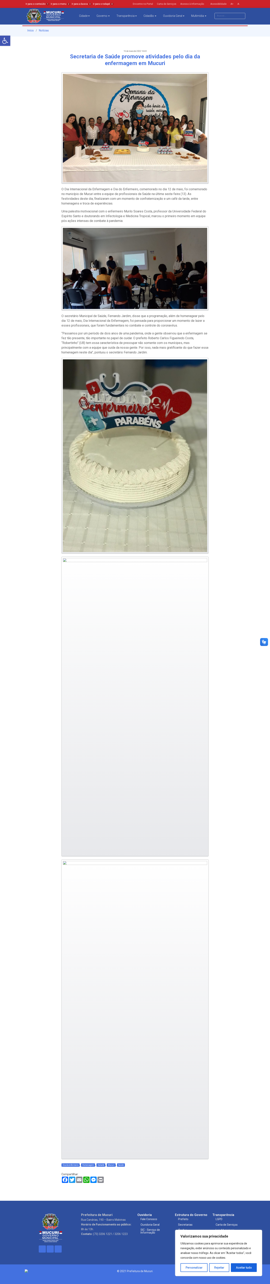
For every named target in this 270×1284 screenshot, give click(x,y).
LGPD (219, 1219)
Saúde (121, 1165)
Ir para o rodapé (103, 4)
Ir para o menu (60, 4)
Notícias (44, 30)
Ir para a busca (81, 4)
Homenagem (88, 1165)
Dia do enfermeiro (70, 1165)
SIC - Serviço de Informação (150, 1231)
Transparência (125, 15)
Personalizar (194, 1267)
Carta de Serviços (227, 1224)
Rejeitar (219, 1267)
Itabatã (101, 1165)
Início (30, 30)
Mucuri (111, 1165)
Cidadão (148, 15)
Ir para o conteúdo (37, 4)
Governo (101, 15)
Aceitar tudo (244, 1267)
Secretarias (185, 1224)
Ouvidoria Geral (172, 15)
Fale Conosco (149, 1219)
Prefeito (183, 1219)
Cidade (83, 15)
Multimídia (197, 15)
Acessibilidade (218, 4)
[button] (5, 41)
